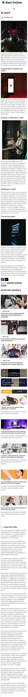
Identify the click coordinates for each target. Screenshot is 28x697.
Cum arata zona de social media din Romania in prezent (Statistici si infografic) (12, 315)
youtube (3, 285)
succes (22, 275)
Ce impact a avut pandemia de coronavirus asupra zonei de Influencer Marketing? (13, 456)
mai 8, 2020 (5, 506)
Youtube (13, 161)
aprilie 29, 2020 (6, 405)
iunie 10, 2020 (6, 311)
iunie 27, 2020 (6, 360)
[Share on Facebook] (2, 279)
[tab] (6, 392)
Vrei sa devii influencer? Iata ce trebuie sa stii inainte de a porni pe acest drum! (14, 482)
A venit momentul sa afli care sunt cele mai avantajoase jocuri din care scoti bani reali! (13, 432)
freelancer (18, 283)
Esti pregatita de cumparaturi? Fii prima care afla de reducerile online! (14, 508)
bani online (11, 283)
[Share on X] (6, 279)
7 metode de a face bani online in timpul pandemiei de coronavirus (12, 408)
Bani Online (14, 2)
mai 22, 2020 (6, 336)
